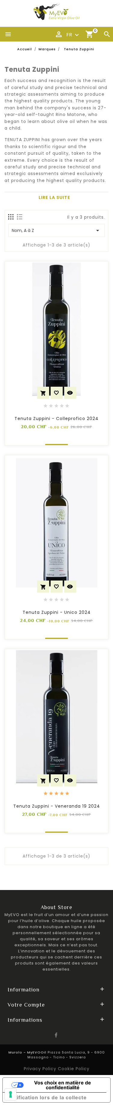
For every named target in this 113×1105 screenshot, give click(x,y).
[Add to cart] (43, 393)
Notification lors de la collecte (47, 1097)
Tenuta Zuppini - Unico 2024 (57, 612)
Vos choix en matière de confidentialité (62, 1085)
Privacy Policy (41, 1069)
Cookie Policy (73, 1069)
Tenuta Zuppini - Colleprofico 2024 (56, 418)
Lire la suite (54, 197)
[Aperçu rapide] (70, 393)
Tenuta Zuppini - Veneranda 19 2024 (56, 806)
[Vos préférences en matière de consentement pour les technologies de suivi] (10, 1094)
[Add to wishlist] (57, 393)
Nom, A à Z (56, 230)
